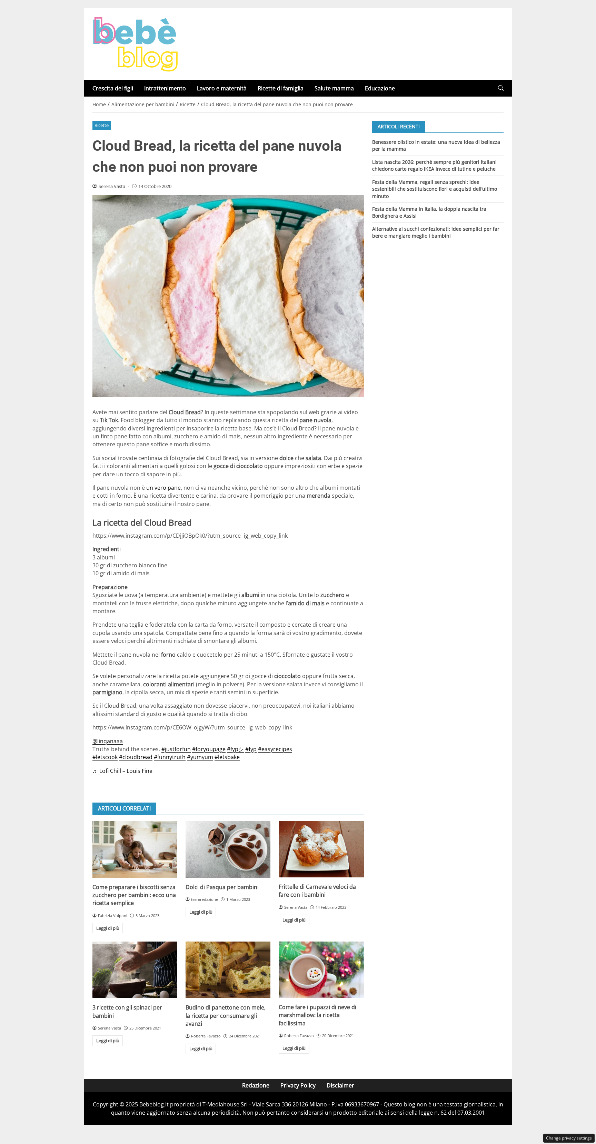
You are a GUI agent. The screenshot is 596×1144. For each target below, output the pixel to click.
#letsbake (227, 757)
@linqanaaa (107, 741)
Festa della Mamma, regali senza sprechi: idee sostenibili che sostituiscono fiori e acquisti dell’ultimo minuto (434, 188)
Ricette (102, 125)
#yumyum (200, 757)
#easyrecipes (275, 749)
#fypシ (235, 749)
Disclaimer (340, 1085)
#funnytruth (170, 757)
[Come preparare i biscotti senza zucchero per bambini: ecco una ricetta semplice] (134, 849)
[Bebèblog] (135, 43)
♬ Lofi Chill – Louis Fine (122, 771)
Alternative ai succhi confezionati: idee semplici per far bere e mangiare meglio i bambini (435, 232)
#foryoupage (209, 749)
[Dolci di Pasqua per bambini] (228, 849)
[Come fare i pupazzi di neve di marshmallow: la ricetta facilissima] (321, 970)
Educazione (380, 88)
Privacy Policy (298, 1085)
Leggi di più (107, 928)
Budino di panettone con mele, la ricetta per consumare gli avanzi (226, 1015)
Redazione (255, 1085)
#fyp (251, 749)
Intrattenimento (165, 88)
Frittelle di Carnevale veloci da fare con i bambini (317, 890)
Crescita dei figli (112, 88)
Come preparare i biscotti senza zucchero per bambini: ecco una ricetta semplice (134, 895)
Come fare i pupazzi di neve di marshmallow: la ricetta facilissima (317, 1015)
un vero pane (163, 487)
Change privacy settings (569, 1138)
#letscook (105, 757)
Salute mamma (334, 88)
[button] (501, 88)
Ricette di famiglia (281, 88)
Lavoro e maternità (222, 88)
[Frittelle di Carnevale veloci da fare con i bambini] (321, 849)
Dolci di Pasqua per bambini (222, 887)
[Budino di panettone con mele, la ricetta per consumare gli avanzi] (228, 970)
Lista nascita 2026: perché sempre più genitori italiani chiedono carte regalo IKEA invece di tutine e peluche (434, 165)
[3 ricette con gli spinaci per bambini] (134, 970)
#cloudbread (135, 757)
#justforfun (176, 749)
